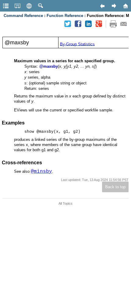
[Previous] (102, 6)
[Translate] (29, 6)
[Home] (125, 6)
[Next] (113, 6)
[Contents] (6, 6)
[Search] (40, 6)
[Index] (17, 6)
